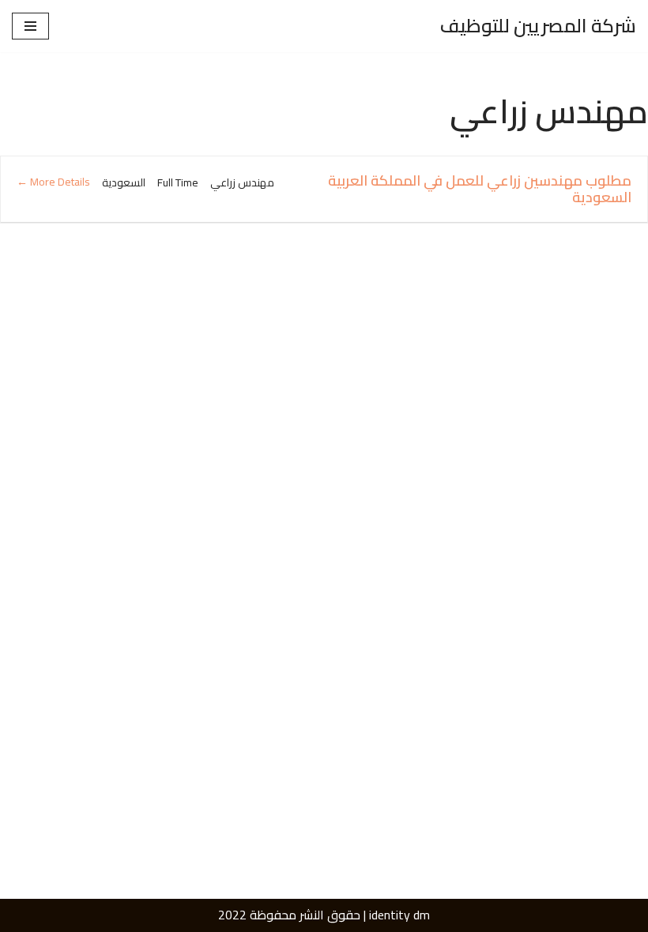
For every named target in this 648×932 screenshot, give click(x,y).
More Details (59, 181)
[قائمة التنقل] (30, 26)
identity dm (399, 914)
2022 (232, 914)
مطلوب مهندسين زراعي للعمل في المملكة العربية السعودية (479, 189)
